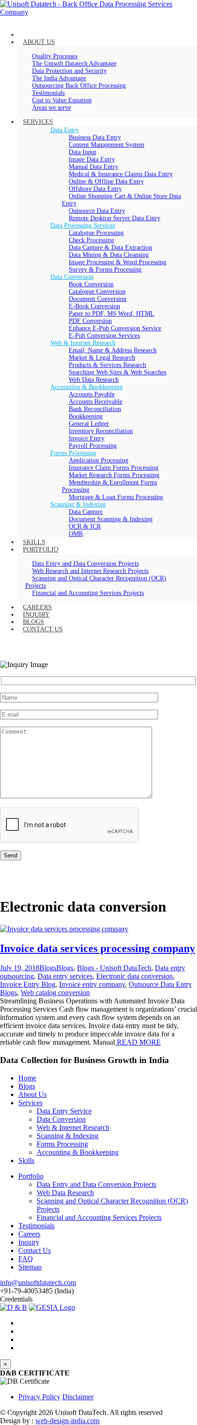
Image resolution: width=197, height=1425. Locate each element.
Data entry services (65, 976)
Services (30, 1103)
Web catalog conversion (55, 992)
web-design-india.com (67, 1421)
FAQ (25, 1259)
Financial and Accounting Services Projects (99, 1217)
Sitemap (30, 1267)
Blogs (47, 968)
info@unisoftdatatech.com (38, 1282)
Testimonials (36, 1226)
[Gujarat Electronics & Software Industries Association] (52, 1307)
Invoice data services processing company (97, 948)
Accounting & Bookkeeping (78, 1152)
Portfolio (31, 1176)
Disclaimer (77, 1397)
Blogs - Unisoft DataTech (114, 968)
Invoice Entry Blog (27, 984)
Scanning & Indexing (67, 1136)
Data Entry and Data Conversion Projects (96, 1184)
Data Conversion (61, 1119)
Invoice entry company (92, 984)
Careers (29, 1234)
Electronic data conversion (134, 976)
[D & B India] (13, 1307)
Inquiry (28, 1242)
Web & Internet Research (73, 1127)
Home (27, 1078)
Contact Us (34, 1250)
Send (10, 855)
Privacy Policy (39, 1397)
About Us (32, 1094)
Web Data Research (65, 1193)
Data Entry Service (64, 1111)
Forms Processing (62, 1144)
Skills (26, 1160)
